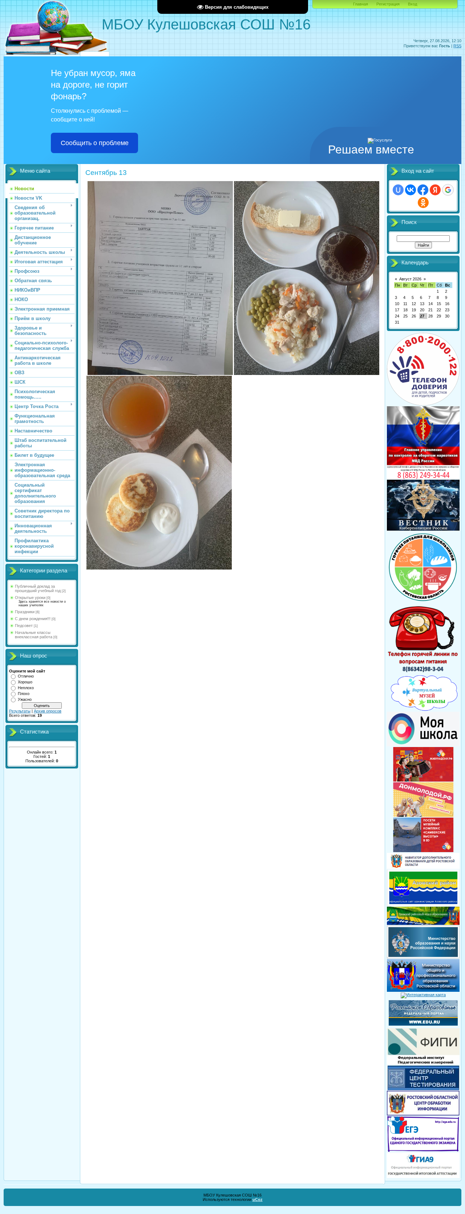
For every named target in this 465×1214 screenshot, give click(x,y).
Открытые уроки (30, 597)
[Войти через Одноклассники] (423, 202)
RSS (457, 46)
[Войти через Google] (448, 190)
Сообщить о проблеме (95, 143)
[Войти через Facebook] (422, 189)
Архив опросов (47, 711)
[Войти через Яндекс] (435, 189)
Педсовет (24, 625)
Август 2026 (410, 279)
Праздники (25, 612)
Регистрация (388, 4)
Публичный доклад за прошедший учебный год (38, 588)
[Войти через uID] (398, 189)
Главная (360, 4)
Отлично (26, 676)
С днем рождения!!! (32, 618)
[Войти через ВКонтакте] (410, 189)
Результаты (20, 711)
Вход (412, 4)
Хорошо (25, 682)
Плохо (23, 693)
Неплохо (26, 688)
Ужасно (25, 699)
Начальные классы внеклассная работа (33, 634)
